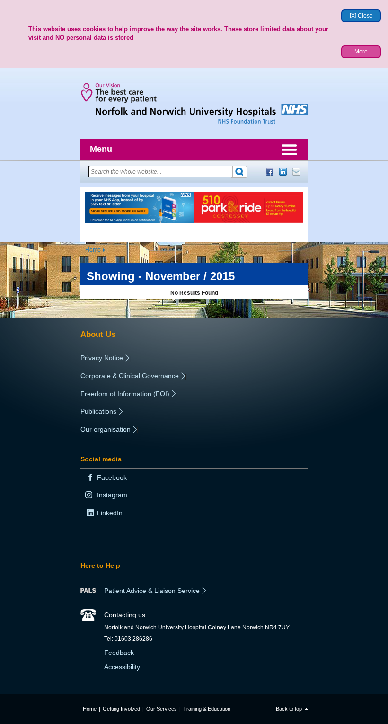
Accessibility (122, 667)
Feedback (119, 652)
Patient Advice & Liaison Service (152, 590)
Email (296, 172)
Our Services (161, 709)
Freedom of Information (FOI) (124, 393)
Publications (98, 411)
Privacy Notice (101, 358)
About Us (97, 334)
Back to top (289, 709)
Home (93, 250)
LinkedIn (283, 172)
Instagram (112, 495)
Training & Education (206, 709)
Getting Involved (121, 709)
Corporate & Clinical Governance (129, 376)
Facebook (269, 172)
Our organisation (105, 429)
